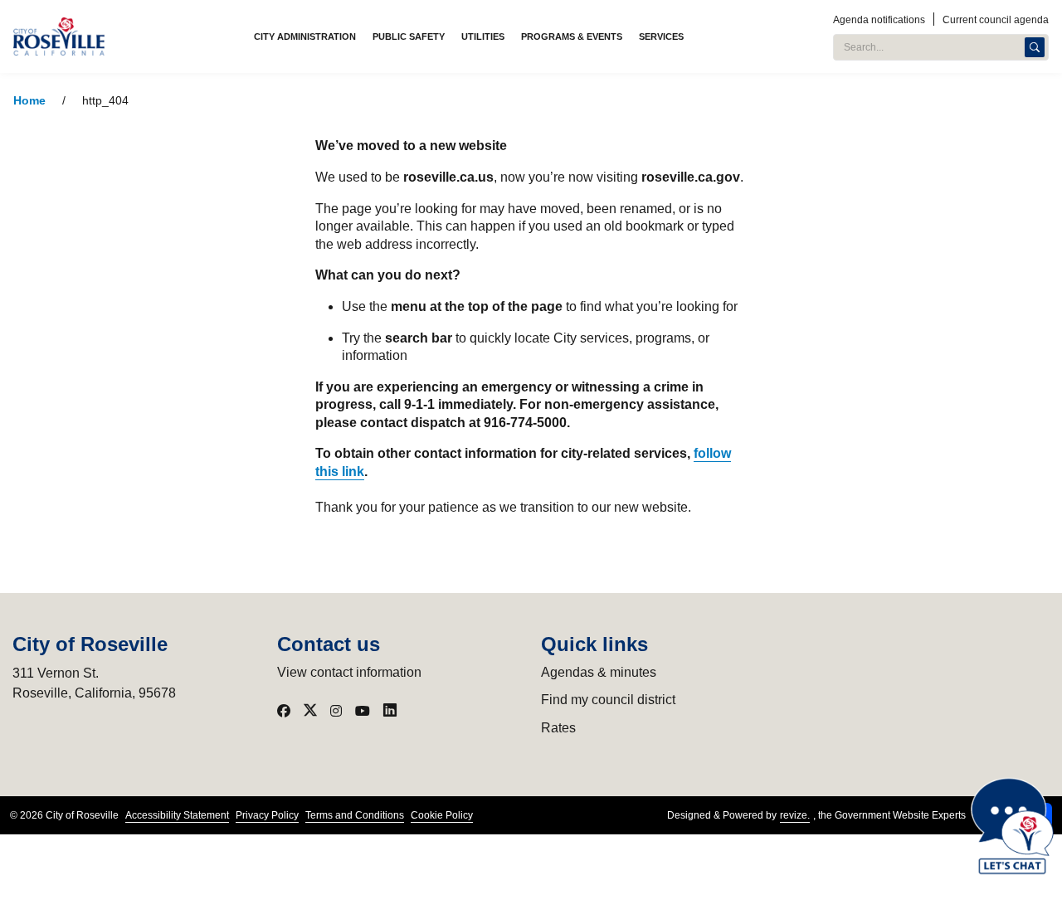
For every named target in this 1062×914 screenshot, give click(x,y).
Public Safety (409, 36)
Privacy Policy (267, 815)
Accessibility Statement (177, 815)
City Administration (305, 36)
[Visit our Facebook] (283, 711)
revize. (795, 815)
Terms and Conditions (354, 815)
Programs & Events (571, 36)
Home (29, 101)
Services (661, 36)
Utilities (482, 36)
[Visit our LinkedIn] (390, 711)
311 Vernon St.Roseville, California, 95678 (94, 683)
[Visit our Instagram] (336, 711)
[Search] (1035, 47)
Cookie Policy (442, 815)
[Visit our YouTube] (362, 711)
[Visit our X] (310, 711)
